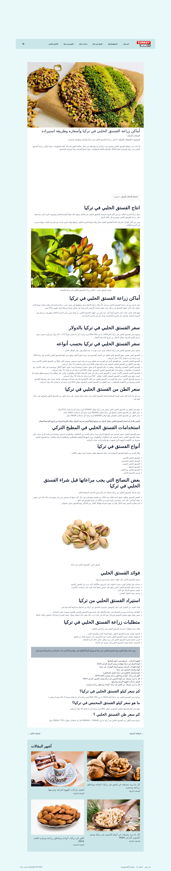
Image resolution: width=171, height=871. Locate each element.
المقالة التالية (34, 733)
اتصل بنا (140, 867)
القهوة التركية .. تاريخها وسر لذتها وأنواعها (124, 661)
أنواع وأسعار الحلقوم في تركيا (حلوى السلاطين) (121, 673)
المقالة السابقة (136, 733)
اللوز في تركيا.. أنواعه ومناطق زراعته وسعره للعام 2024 (117, 675)
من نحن (148, 867)
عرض (117, 197)
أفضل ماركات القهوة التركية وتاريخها (126, 681)
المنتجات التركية (133, 135)
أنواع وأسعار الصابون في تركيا (128, 669)
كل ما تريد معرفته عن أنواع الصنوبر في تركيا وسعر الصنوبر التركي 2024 (111, 678)
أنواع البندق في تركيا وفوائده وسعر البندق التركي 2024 (118, 664)
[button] (23, 44)
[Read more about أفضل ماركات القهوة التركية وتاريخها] (57, 768)
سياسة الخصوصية (128, 867)
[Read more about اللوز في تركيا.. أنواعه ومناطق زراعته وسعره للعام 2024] (57, 817)
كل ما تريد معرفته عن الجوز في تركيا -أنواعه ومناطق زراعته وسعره (113, 684)
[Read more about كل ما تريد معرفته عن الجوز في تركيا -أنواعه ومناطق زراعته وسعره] (113, 766)
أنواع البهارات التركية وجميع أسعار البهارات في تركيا (120, 667)
